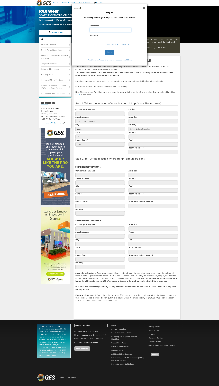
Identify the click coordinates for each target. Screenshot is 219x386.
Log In (109, 52)
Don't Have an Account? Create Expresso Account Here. (109, 60)
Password (94, 35)
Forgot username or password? (117, 44)
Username (94, 26)
